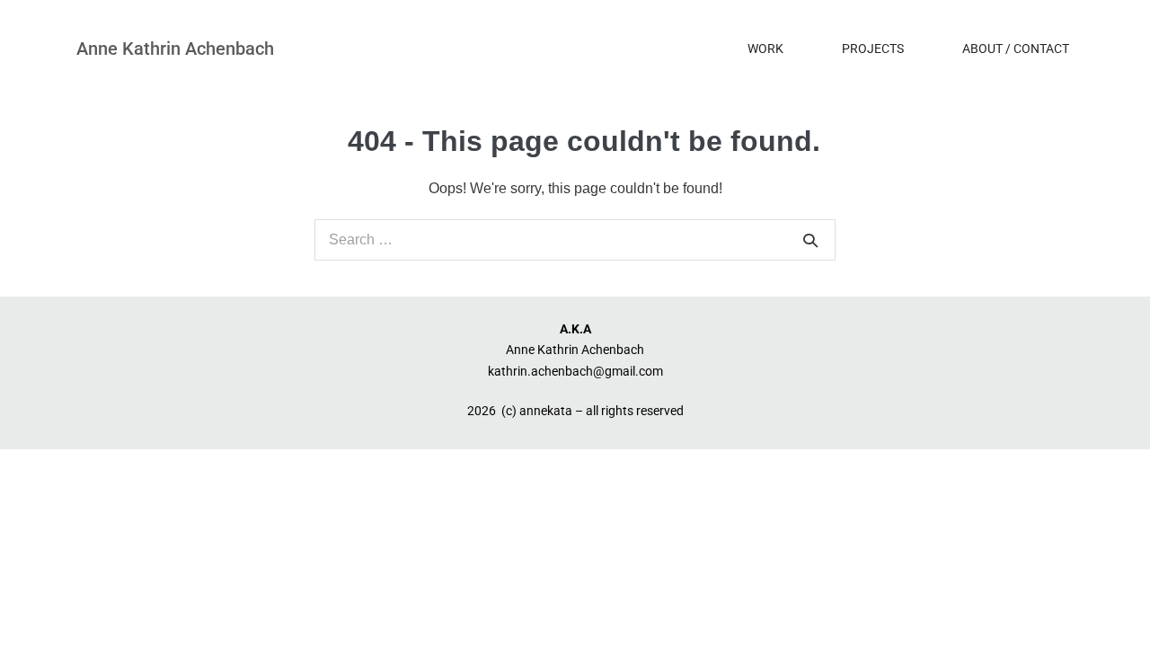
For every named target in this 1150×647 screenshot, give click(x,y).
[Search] (810, 240)
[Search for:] (575, 239)
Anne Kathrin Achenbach (175, 48)
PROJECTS (873, 48)
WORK (765, 48)
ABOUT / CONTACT (1015, 48)
